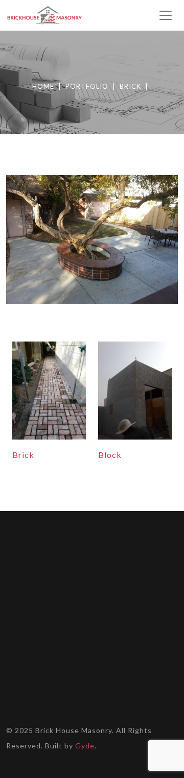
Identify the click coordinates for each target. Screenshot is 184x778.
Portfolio (86, 86)
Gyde (85, 745)
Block (110, 454)
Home (43, 86)
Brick (130, 86)
